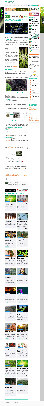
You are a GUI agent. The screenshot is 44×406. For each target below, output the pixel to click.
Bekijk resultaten (34, 71)
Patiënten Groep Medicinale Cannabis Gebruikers (33, 109)
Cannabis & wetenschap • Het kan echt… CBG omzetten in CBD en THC (14, 173)
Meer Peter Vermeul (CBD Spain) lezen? (16, 398)
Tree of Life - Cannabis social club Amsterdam (34, 118)
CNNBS (30, 107)
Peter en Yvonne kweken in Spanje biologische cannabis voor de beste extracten (17, 13)
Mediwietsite (11, 1)
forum (34, 5)
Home (5, 5)
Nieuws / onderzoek (9, 5)
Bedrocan (30, 119)
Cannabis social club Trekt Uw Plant (33, 116)
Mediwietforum (10, 2)
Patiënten (25, 5)
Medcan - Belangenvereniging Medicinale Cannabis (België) (34, 120)
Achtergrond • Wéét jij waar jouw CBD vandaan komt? (12, 174)
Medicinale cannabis (16, 5)
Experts (21, 5)
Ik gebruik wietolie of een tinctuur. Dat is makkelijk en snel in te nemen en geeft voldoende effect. (34, 64)
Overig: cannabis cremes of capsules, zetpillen (34, 68)
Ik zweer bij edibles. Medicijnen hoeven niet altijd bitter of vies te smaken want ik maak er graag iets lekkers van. (34, 66)
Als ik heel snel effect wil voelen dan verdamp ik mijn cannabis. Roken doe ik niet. (34, 61)
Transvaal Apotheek (31, 117)
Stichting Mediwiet (31, 108)
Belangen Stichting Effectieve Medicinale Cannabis (33, 113)
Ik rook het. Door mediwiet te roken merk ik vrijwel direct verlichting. (34, 59)
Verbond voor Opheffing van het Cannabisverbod (33, 114)
